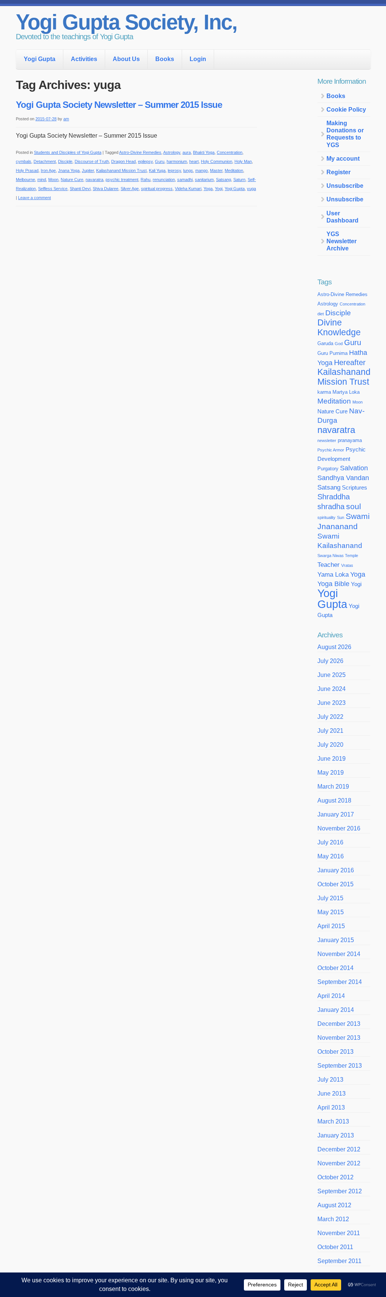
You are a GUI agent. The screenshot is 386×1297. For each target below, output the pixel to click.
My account (343, 158)
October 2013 (335, 1051)
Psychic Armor (330, 450)
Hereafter (350, 362)
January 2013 (335, 1135)
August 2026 (334, 647)
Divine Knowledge (339, 327)
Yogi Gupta (39, 59)
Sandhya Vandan (343, 478)
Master (216, 170)
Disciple (65, 161)
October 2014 (335, 968)
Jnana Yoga (69, 170)
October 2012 (335, 1177)
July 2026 (330, 661)
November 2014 (338, 954)
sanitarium (204, 179)
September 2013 (339, 1065)
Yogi (218, 188)
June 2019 (331, 758)
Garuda (325, 343)
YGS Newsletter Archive (341, 241)
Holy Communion (216, 161)
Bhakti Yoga (203, 152)
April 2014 (331, 996)
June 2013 (331, 1093)
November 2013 (338, 1038)
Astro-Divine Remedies (140, 152)
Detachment (45, 161)
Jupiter (88, 170)
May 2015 (330, 912)
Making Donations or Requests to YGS (345, 134)
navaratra (94, 179)
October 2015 (335, 884)
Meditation (234, 170)
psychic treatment (122, 179)
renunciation (164, 179)
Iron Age (48, 170)
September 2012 (339, 1191)
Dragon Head (123, 161)
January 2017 (335, 814)
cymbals (23, 161)
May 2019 (330, 772)
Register (338, 172)
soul (353, 506)
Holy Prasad (27, 170)
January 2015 (335, 940)
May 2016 (330, 856)
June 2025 (331, 675)
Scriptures (354, 488)
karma (324, 392)
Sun (340, 517)
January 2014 (335, 1010)
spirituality (326, 517)
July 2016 (330, 842)
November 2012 (338, 1163)
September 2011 (339, 1261)
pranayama (350, 440)
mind (41, 179)
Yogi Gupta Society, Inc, (126, 22)
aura (186, 152)
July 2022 (330, 717)
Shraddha (333, 497)
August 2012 (334, 1205)
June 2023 (331, 703)
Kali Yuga (157, 170)
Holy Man (243, 161)
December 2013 (338, 1024)
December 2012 (338, 1149)
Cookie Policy (346, 109)
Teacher (328, 564)
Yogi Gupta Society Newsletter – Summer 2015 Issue (119, 105)
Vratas (347, 565)
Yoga (208, 188)
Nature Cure (72, 179)
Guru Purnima (332, 353)
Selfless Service (52, 188)
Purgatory (328, 468)
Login (198, 59)
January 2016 (335, 870)
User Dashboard (342, 217)
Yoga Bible (333, 584)
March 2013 (333, 1121)
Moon (53, 179)
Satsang (223, 179)
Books (164, 59)
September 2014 (339, 982)
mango (201, 170)
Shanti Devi (80, 188)
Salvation (354, 468)
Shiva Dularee (105, 188)
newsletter (326, 440)
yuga (251, 188)
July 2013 (330, 1079)
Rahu (145, 179)
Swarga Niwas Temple (337, 555)
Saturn (239, 179)
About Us (126, 59)
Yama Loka (333, 574)
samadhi (185, 179)
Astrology (171, 152)
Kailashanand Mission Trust (121, 170)
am (66, 119)
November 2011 (338, 1233)
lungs (188, 170)
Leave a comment (34, 197)
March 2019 (333, 786)
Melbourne (25, 179)
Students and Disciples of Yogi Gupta (67, 152)
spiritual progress (157, 188)
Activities (84, 59)
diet (320, 314)
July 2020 (330, 744)
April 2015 (331, 926)
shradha (331, 506)
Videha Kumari (188, 188)
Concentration (229, 152)
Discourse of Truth (92, 161)
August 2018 (334, 800)
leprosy (174, 170)
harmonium (177, 161)
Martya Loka (346, 392)
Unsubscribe (344, 186)
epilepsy (145, 161)
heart (194, 161)
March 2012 (333, 1219)
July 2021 (330, 731)
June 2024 (331, 689)
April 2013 (331, 1107)
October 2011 (335, 1247)
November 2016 (338, 828)
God (339, 343)
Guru (159, 161)
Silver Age (130, 188)
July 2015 (330, 898)
